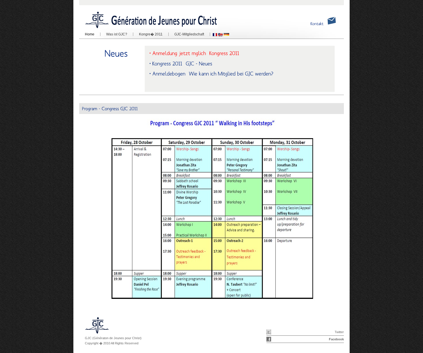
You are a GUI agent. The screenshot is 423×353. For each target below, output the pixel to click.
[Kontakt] (317, 23)
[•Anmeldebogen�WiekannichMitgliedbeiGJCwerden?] (248, 73)
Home (89, 34)
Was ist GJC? (116, 34)
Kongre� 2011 (148, 34)
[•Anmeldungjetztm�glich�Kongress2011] (248, 53)
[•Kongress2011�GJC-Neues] (248, 63)
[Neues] (116, 53)
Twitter (339, 332)
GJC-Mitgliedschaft (186, 34)
